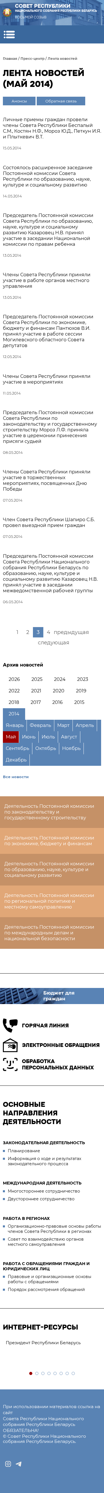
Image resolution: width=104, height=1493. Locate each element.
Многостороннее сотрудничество (44, 1191)
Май (11, 737)
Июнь (29, 737)
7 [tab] (67, 1373)
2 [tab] (37, 1373)
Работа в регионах (26, 1218)
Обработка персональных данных (58, 1064)
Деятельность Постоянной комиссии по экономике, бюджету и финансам (49, 840)
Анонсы (19, 101)
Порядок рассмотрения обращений (46, 1289)
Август (69, 737)
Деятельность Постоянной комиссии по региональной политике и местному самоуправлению (49, 901)
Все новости (16, 776)
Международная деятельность (42, 1183)
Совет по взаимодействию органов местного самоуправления (46, 1242)
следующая (53, 642)
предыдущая (71, 632)
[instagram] (8, 1464)
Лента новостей (62, 58)
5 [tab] (55, 1373)
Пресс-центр (32, 58)
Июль (48, 737)
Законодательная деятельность (44, 1142)
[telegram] (18, 1464)
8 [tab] (73, 1373)
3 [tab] (43, 1373)
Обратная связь (61, 101)
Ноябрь (71, 748)
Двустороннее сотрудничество (41, 1198)
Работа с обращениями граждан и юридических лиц (46, 1266)
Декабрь (16, 760)
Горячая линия (45, 1025)
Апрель (85, 725)
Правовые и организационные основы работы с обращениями (49, 1279)
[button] (9, 34)
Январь (15, 725)
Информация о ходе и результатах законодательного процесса (44, 1161)
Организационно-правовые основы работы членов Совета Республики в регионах (54, 1229)
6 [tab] (61, 1373)
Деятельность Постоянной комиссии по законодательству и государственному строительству (49, 811)
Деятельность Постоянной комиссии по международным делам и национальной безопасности (49, 932)
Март (63, 725)
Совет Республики (56, 8)
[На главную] (7, 12)
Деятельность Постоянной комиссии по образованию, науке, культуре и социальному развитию (49, 869)
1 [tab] (31, 1373)
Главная (10, 58)
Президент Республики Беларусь (43, 1342)
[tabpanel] (52, 1343)
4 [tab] (49, 1373)
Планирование (24, 1150)
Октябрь (45, 748)
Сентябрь (17, 748)
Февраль (40, 725)
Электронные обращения (61, 1045)
